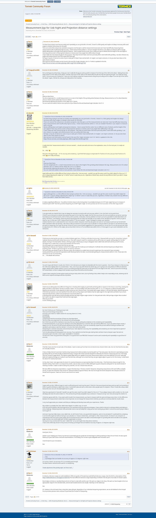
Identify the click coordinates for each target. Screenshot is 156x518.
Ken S (65, 24)
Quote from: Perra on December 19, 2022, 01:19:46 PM (58, 454)
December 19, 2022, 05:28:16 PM (50, 473)
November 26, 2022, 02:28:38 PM (51, 41)
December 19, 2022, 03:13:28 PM (50, 429)
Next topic (127, 32)
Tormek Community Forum (37, 6)
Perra (30, 42)
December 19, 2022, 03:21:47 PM (50, 451)
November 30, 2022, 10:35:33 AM (50, 91)
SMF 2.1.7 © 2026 (28, 514)
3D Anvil (31, 262)
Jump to (107, 504)
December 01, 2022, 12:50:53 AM (50, 235)
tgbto (30, 188)
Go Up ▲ (130, 514)
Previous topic (118, 32)
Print (128, 36)
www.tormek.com (87, 16)
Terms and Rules (123, 514)
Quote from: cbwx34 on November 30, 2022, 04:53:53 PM (59, 192)
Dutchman (32, 451)
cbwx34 (30, 113)
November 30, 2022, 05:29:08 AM (50, 70)
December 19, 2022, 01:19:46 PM (50, 382)
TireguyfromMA (33, 70)
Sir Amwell (32, 236)
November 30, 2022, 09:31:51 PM (50, 210)
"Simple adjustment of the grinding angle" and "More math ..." (57, 467)
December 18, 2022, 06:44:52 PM (50, 307)
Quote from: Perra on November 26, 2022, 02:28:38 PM (58, 116)
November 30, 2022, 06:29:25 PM (51, 188)
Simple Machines (36, 514)
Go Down (28, 36)
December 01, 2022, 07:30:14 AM (50, 262)
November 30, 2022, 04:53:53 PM (50, 113)
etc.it (81, 242)
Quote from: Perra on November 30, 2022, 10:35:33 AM (58, 159)
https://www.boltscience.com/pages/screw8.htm (56, 477)
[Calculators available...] (27, 131)
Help (117, 514)
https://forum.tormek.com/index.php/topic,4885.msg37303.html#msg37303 (64, 63)
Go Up (27, 497)
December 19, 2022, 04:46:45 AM (50, 344)
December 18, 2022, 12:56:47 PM (50, 284)
